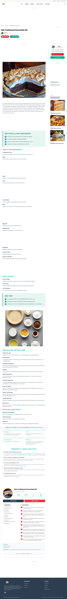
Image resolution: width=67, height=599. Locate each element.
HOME (22, 4)
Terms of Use (50, 597)
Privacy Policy (45, 597)
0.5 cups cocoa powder (8, 513)
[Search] (65, 4)
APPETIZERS (47, 4)
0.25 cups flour (6, 511)
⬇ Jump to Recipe (14, 36)
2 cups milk (6, 515)
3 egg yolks (6, 516)
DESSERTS (32, 4)
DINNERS (26, 4)
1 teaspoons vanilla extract (8, 518)
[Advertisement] (33, 16)
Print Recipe (14, 500)
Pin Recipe (6, 36)
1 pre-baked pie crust (8, 507)
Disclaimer (61, 597)
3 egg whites (6, 520)
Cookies (54, 597)
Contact (26, 587)
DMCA (58, 597)
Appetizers (47, 583)
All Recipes (26, 583)
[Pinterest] (5, 593)
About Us (26, 585)
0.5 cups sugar (6, 523)
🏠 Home (2, 25)
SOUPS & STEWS (39, 4)
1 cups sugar (6, 510)
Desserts (6, 25)
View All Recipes (57, 57)
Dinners (46, 587)
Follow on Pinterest (58, 54)
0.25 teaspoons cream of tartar (9, 521)
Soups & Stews (47, 589)
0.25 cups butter (7, 508)
